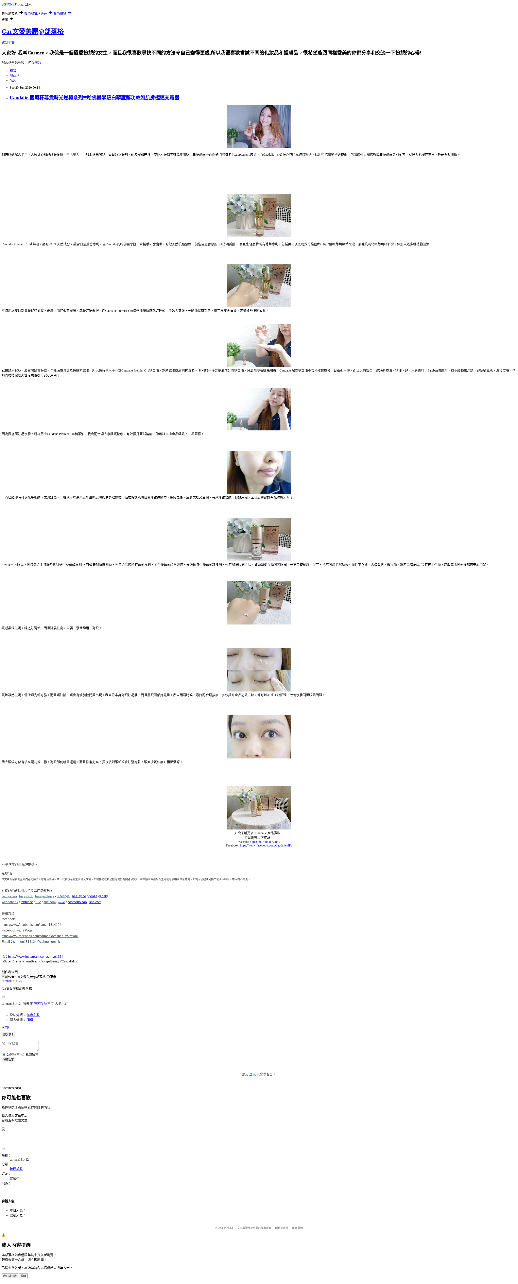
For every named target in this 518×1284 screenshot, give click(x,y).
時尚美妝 (34, 62)
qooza (92, 896)
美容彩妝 (33, 1015)
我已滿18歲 (10, 1276)
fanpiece (27, 902)
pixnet (61, 902)
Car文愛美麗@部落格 (33, 31)
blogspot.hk (26, 896)
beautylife (79, 896)
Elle (38, 902)
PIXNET (228, 1227)
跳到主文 (8, 42)
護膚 (30, 1020)
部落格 (14, 75)
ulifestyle (63, 896)
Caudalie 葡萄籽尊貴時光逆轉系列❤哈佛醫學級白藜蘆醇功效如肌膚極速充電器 (94, 97)
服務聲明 (297, 1227)
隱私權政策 (281, 1227)
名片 (13, 80)
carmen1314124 (12, 980)
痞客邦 (38, 1003)
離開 (23, 1276)
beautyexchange (44, 896)
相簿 (13, 70)
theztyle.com (9, 896)
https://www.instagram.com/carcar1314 (35, 956)
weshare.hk (10, 902)
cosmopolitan (77, 902)
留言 (47, 1003)
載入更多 (8, 1034)
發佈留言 (8, 1059)
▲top (5, 1027)
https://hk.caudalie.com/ (265, 841)
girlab (103, 896)
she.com (50, 902)
